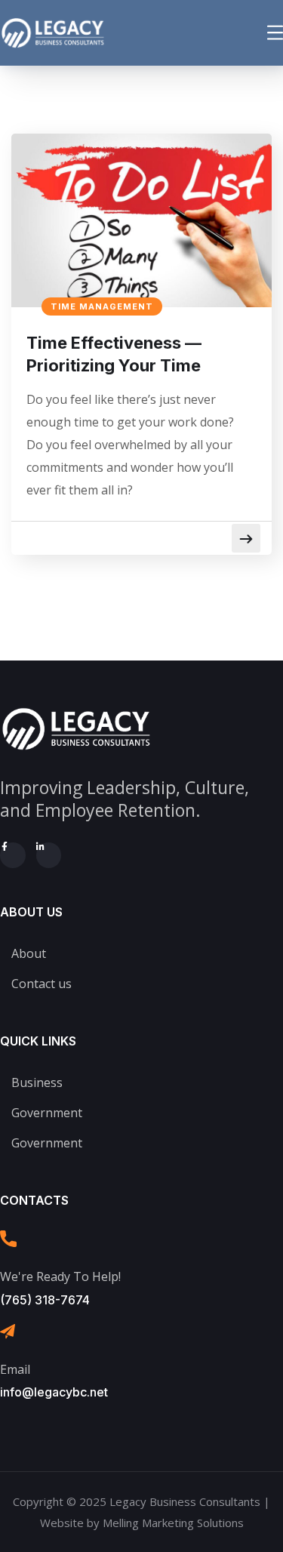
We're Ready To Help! (60, 1276)
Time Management (102, 306)
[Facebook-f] (13, 855)
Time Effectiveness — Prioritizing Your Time (113, 354)
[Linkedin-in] (49, 855)
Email (15, 1369)
